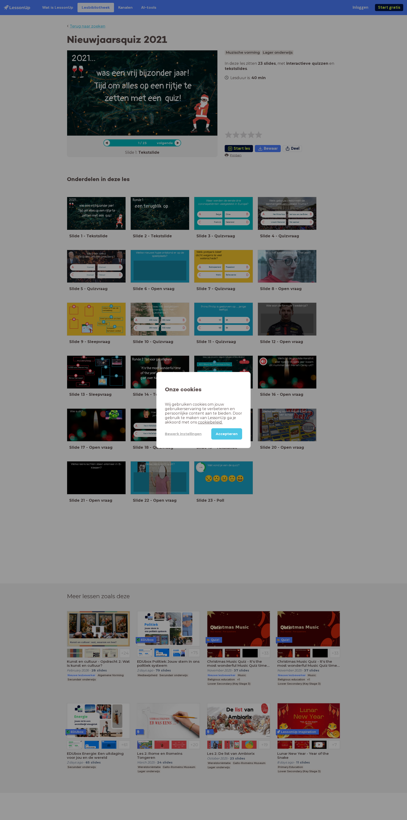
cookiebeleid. (210, 422)
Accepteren (227, 434)
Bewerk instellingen (183, 434)
